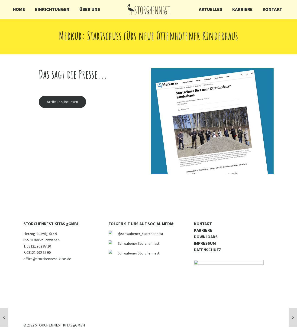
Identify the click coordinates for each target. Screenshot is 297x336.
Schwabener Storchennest (139, 243)
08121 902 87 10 (39, 246)
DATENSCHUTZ (207, 249)
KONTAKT (203, 223)
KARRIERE (203, 230)
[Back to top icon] (275, 326)
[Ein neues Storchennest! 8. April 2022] (4, 317)
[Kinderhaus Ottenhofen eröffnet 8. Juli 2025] (293, 317)
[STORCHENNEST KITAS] (148, 9)
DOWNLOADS (206, 236)
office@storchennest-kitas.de (47, 258)
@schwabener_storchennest (141, 233)
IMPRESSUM (205, 243)
